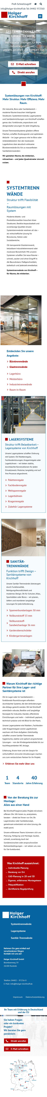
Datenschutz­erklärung (35, 997)
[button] (40, 16)
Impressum (18, 997)
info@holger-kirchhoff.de (21, 983)
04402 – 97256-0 (18, 980)
